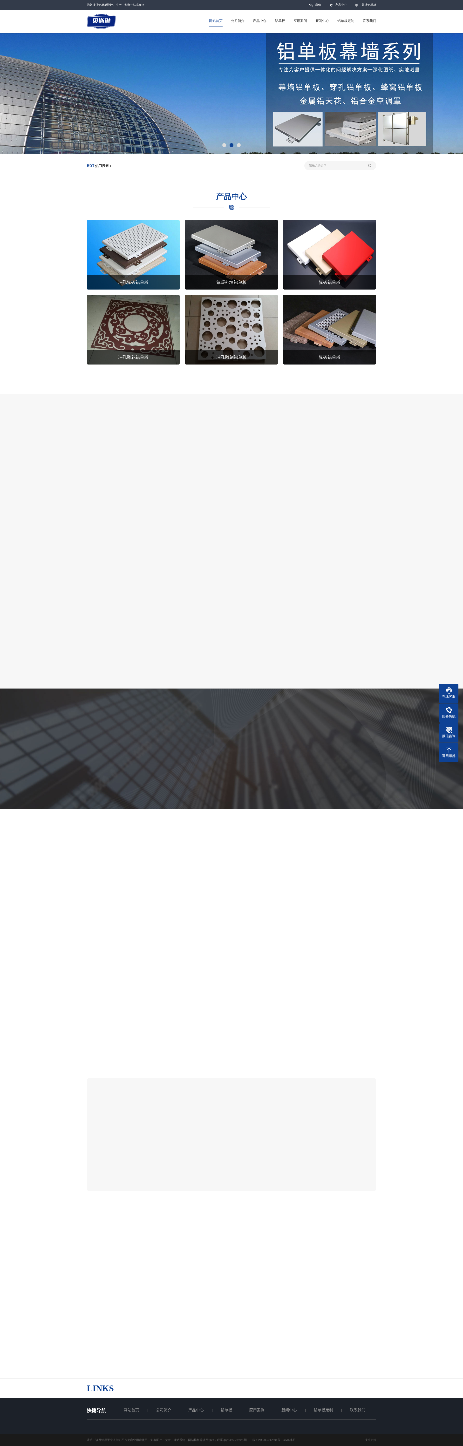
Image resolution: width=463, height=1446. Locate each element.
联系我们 (357, 1410)
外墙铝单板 (369, 5)
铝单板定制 (323, 1410)
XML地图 (289, 1440)
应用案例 (257, 1410)
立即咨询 (253, 398)
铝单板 (226, 1410)
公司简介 (163, 1410)
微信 (318, 5)
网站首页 (131, 1410)
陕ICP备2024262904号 (266, 1440)
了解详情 (209, 398)
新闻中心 (289, 1410)
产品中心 (341, 5)
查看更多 (285, 1170)
